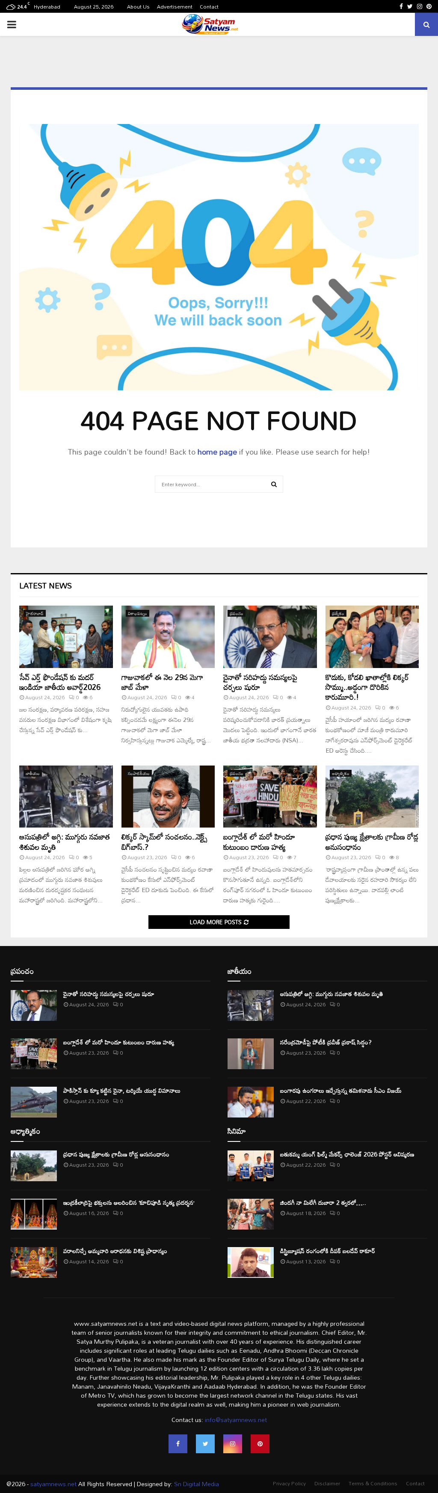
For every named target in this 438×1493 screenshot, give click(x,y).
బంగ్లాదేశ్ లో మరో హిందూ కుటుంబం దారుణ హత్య (259, 841)
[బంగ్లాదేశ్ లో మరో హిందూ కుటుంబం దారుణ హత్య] (270, 797)
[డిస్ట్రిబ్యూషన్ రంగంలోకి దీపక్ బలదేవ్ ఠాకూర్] (251, 1262)
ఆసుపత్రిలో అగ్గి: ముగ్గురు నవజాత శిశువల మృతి (64, 841)
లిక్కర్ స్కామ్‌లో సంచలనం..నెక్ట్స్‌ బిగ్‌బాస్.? (164, 841)
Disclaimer (327, 1483)
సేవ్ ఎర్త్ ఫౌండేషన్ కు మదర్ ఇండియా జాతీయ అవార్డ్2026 (60, 682)
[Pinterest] (260, 1443)
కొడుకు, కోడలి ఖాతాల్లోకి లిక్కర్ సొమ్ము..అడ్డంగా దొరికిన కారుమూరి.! (367, 687)
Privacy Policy (289, 1483)
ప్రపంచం (236, 613)
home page (217, 451)
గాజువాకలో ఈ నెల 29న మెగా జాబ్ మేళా (162, 682)
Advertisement (174, 6)
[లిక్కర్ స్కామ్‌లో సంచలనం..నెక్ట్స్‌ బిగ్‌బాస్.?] (168, 797)
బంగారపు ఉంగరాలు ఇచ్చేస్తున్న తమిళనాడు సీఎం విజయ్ (341, 1090)
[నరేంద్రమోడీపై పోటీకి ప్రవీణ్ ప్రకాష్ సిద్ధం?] (251, 1053)
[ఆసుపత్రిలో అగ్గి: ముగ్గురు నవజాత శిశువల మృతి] (66, 797)
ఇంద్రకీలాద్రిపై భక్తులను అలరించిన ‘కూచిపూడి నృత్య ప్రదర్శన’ (129, 1202)
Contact (209, 6)
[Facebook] (178, 1443)
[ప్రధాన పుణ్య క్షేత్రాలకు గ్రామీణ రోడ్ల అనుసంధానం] (372, 797)
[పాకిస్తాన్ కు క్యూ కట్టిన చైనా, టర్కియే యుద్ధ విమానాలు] (34, 1102)
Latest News (45, 585)
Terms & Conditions (373, 1483)
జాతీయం (33, 773)
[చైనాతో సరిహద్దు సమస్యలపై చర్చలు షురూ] (270, 637)
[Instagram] (232, 1443)
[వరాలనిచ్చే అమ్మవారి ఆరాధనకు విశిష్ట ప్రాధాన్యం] (34, 1262)
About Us (138, 6)
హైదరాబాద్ (35, 613)
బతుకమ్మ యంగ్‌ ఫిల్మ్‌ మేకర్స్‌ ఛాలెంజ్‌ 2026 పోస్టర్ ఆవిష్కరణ (347, 1154)
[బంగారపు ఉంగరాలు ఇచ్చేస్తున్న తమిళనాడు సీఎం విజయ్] (251, 1102)
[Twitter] (205, 1443)
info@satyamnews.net (236, 1419)
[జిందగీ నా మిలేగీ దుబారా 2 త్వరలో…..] (251, 1214)
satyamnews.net (53, 1484)
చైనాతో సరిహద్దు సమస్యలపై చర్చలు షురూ (260, 682)
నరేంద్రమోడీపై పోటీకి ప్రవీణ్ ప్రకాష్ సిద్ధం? (326, 1042)
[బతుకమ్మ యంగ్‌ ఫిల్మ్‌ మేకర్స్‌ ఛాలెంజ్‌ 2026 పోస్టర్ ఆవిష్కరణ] (251, 1165)
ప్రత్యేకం (338, 613)
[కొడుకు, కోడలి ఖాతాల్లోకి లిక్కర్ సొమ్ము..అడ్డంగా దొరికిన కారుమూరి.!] (372, 637)
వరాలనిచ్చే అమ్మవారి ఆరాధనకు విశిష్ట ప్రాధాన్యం (115, 1250)
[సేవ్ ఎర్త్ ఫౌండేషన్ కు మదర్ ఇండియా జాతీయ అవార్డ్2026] (66, 637)
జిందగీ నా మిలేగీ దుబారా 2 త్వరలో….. (323, 1202)
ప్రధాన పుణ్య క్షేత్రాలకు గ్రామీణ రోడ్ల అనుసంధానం (372, 841)
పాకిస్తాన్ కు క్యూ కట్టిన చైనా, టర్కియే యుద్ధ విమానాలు (122, 1090)
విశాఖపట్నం (137, 613)
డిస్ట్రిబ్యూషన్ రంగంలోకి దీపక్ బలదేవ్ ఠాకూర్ (327, 1250)
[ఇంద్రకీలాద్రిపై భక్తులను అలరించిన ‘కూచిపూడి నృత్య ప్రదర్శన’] (34, 1214)
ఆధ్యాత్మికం (340, 773)
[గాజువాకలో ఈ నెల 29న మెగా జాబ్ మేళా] (168, 637)
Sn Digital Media (195, 1484)
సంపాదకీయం (139, 773)
